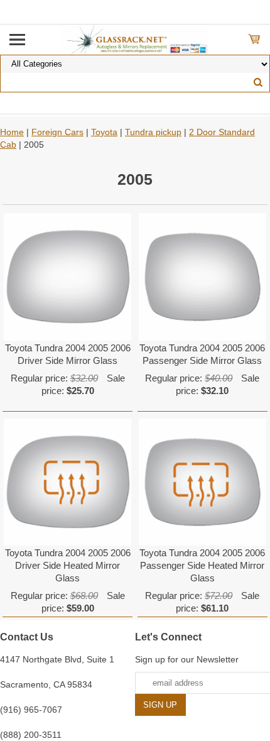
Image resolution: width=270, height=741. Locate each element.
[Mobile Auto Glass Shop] (135, 39)
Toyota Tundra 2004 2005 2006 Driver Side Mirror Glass (68, 354)
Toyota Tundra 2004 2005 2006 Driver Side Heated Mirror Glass (68, 565)
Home (12, 132)
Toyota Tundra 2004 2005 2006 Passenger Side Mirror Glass (202, 354)
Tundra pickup (153, 132)
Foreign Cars (57, 132)
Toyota (104, 132)
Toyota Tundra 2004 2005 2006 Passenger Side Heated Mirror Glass (202, 565)
